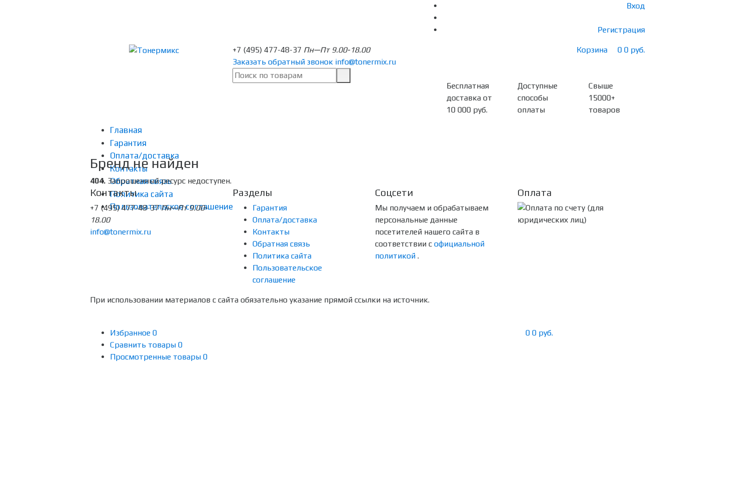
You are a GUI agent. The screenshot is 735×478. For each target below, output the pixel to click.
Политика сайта (282, 255)
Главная (126, 130)
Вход (635, 5)
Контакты (271, 231)
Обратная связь (281, 243)
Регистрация (621, 29)
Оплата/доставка (284, 219)
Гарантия (128, 143)
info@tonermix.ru (365, 61)
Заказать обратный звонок (282, 61)
